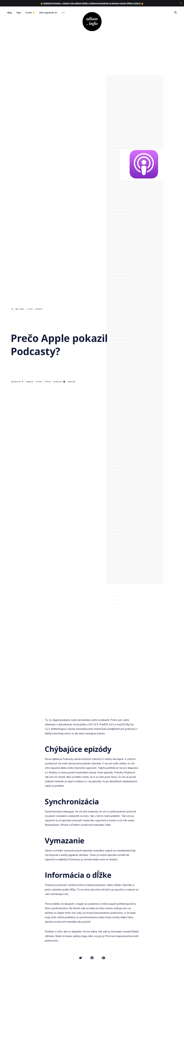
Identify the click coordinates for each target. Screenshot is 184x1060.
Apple (30, 381)
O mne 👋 (30, 12)
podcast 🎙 (17, 381)
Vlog (18, 12)
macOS (72, 381)
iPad (48, 381)
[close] (181, 3)
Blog (9, 12)
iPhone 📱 (60, 381)
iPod (39, 381)
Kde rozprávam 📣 (48, 12)
